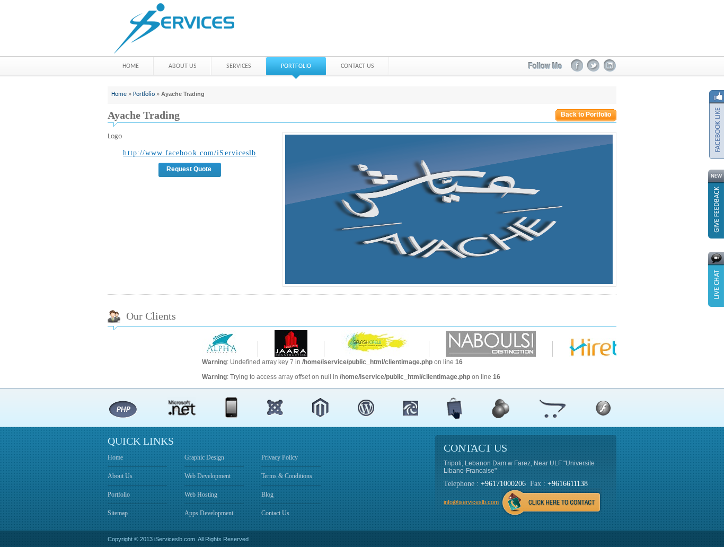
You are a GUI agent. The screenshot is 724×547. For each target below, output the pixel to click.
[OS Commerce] (500, 408)
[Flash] (603, 408)
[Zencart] (410, 408)
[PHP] (123, 408)
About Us (120, 476)
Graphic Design (204, 457)
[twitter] (593, 65)
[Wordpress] (366, 408)
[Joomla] (275, 407)
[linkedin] (609, 65)
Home (119, 94)
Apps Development (208, 513)
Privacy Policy (279, 457)
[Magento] (320, 408)
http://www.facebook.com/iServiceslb (189, 153)
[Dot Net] (181, 408)
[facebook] (577, 65)
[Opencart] (552, 408)
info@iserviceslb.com (471, 502)
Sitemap (118, 513)
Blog (267, 494)
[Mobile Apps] (231, 407)
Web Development (207, 476)
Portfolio (144, 94)
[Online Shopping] (454, 408)
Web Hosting (200, 494)
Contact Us (275, 513)
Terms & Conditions (286, 476)
